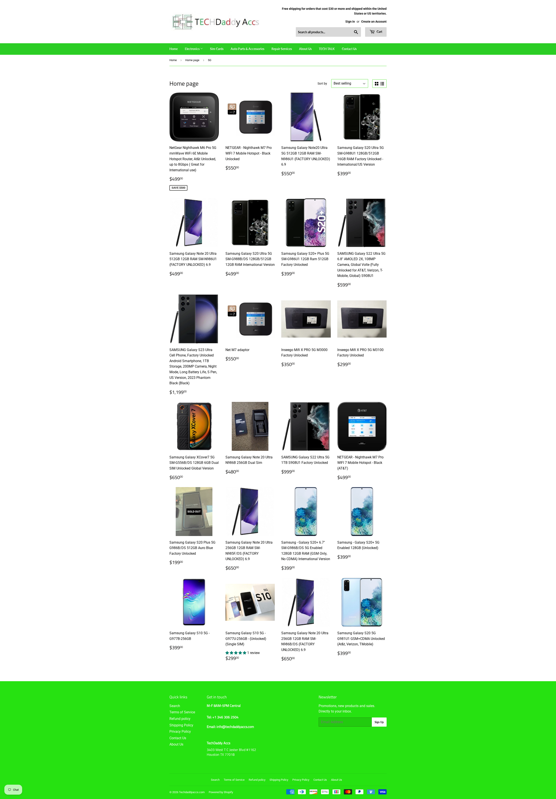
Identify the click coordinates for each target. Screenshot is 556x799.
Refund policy (179, 719)
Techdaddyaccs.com (192, 792)
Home (173, 49)
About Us (305, 49)
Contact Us (349, 49)
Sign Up (379, 722)
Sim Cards (216, 49)
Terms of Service (182, 712)
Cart (379, 31)
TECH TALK (327, 49)
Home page (192, 60)
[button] (236, 653)
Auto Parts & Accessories (247, 49)
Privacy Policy (180, 731)
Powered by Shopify (221, 792)
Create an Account (374, 21)
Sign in (350, 21)
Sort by (322, 83)
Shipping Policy (181, 725)
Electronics (192, 49)
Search (174, 706)
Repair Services (281, 49)
